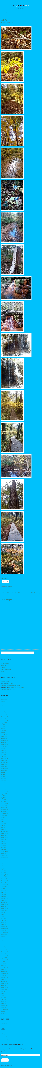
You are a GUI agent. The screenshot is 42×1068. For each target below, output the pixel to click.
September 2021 (4, 813)
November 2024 (4, 740)
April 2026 (3, 707)
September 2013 (4, 959)
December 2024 (4, 738)
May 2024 (3, 752)
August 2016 (4, 934)
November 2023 (4, 764)
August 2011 (4, 989)
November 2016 (4, 928)
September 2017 (4, 908)
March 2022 (3, 801)
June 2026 (3, 703)
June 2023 (3, 774)
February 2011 (4, 1001)
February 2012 (4, 977)
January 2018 (4, 900)
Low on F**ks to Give (9, 689)
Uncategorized (4, 1023)
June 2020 (3, 843)
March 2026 (3, 709)
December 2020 (4, 831)
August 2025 (4, 722)
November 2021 (4, 809)
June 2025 (3, 726)
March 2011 (3, 999)
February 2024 (4, 758)
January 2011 (4, 1003)
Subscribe (5, 1060)
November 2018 (4, 880)
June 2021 (3, 819)
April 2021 (3, 823)
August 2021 (4, 815)
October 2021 (4, 811)
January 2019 (4, 877)
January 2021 (4, 829)
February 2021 (4, 827)
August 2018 (4, 886)
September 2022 (4, 792)
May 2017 (3, 916)
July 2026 (3, 701)
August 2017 (4, 910)
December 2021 (4, 807)
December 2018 (4, 879)
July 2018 (3, 888)
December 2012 (4, 971)
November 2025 (4, 717)
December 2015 (4, 950)
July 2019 (3, 865)
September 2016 (4, 932)
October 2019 (4, 859)
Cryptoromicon (21, 5)
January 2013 (4, 969)
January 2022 (4, 805)
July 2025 (3, 724)
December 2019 (4, 855)
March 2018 (3, 896)
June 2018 (3, 890)
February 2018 (4, 898)
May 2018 (3, 892)
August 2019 (4, 863)
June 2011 (3, 993)
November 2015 (4, 952)
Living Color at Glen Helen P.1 (10, 593)
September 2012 (4, 973)
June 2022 (3, 796)
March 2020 (3, 849)
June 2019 (3, 867)
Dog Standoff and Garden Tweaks (12, 685)
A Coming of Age (5, 663)
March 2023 (3, 780)
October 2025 (4, 719)
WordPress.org (4, 1039)
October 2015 (4, 954)
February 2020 (4, 851)
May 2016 (3, 940)
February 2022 (4, 803)
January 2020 (4, 853)
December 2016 (4, 926)
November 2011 (4, 983)
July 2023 (3, 772)
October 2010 (4, 1007)
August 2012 (4, 975)
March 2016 (3, 944)
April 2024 (3, 754)
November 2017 (4, 904)
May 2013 (3, 965)
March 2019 (3, 873)
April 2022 (3, 800)
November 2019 (4, 857)
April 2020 (3, 847)
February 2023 (4, 782)
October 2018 (4, 882)
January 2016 (4, 948)
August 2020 (4, 839)
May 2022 (3, 798)
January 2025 (4, 736)
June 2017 (3, 914)
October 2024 (4, 742)
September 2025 (4, 721)
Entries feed (3, 1035)
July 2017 (3, 912)
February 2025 (4, 734)
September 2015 (4, 956)
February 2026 (4, 711)
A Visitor (3, 671)
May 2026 (3, 705)
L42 (12, 22)
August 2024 (4, 746)
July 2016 (3, 936)
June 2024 (3, 750)
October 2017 (4, 906)
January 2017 (4, 924)
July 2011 (3, 991)
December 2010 (4, 1005)
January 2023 (4, 784)
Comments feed (4, 1037)
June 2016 (3, 938)
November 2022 (4, 788)
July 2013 (3, 961)
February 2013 (4, 967)
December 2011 (4, 981)
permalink (10, 586)
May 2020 (3, 845)
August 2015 (4, 957)
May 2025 (3, 728)
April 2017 (3, 918)
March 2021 (3, 825)
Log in (2, 1033)
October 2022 (4, 790)
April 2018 (3, 894)
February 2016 (4, 946)
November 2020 (4, 833)
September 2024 (4, 744)
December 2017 (4, 902)
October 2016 (4, 930)
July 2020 (3, 841)
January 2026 (4, 713)
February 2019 (4, 875)
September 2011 (4, 987)
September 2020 (4, 837)
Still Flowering (36, 593)
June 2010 (3, 1013)
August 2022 (4, 794)
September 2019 (4, 861)
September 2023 (4, 768)
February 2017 (4, 922)
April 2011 (3, 997)
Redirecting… (4, 667)
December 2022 (4, 786)
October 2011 (4, 985)
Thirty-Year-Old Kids (6, 669)
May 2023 (3, 776)
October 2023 (4, 766)
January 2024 (4, 760)
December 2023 (4, 762)
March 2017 (3, 920)
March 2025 (3, 732)
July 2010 (3, 1011)
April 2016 (3, 942)
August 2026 (4, 699)
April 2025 (3, 730)
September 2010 (4, 1009)
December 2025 (4, 715)
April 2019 (3, 871)
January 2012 (4, 979)
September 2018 (4, 884)
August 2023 (4, 770)
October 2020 (4, 835)
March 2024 (3, 756)
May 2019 (3, 869)
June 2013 (3, 963)
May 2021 (3, 821)
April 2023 (3, 778)
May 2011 (3, 995)
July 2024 (3, 748)
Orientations (3, 665)
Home (7, 13)
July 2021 (3, 817)
